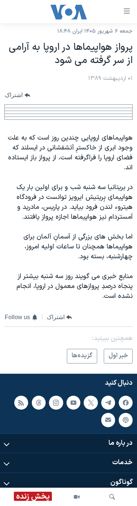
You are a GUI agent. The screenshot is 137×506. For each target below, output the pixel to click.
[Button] (17, 95)
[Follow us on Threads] (39, 403)
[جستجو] (112, 497)
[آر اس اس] (21, 403)
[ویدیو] (77, 497)
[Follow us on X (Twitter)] (91, 403)
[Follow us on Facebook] (126, 403)
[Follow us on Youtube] (73, 403)
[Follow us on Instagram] (56, 403)
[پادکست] (126, 420)
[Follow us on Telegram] (108, 403)
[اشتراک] (108, 420)
